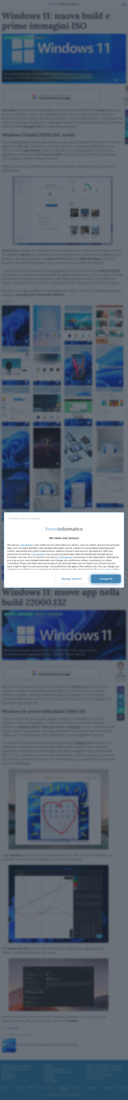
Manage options (72, 578)
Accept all (106, 578)
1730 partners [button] (27, 545)
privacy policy (105, 569)
